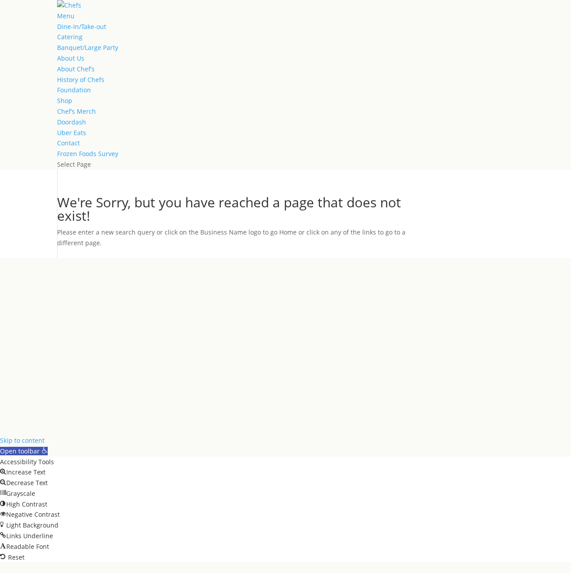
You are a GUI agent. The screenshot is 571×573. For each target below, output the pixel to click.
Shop (64, 100)
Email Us (13, 387)
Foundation (74, 90)
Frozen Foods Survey (87, 153)
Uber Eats (71, 132)
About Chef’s (76, 69)
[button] (24, 451)
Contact (68, 143)
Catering (70, 37)
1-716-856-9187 (23, 377)
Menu (65, 16)
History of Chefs (80, 79)
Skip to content (22, 440)
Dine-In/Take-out (81, 26)
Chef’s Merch (76, 111)
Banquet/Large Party (87, 47)
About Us (70, 58)
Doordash (71, 122)
